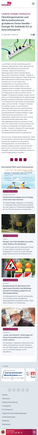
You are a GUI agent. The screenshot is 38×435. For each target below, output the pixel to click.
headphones (31, 35)
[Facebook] (9, 390)
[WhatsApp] (22, 390)
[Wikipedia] (27, 390)
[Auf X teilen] (16, 159)
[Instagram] (13, 390)
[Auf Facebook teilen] (11, 159)
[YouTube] (18, 390)
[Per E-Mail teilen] (25, 159)
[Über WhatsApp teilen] (20, 159)
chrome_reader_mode (34, 35)
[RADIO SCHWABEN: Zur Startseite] (16, 4)
